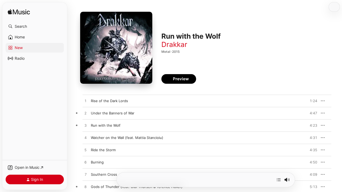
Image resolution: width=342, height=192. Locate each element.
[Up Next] (278, 179)
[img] (19, 12)
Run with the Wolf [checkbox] (106, 125)
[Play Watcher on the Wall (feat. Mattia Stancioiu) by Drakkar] (85, 137)
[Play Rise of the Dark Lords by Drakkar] (85, 101)
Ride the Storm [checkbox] (103, 150)
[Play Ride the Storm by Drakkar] (85, 150)
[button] (35, 26)
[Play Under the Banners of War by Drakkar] (85, 113)
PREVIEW (311, 100)
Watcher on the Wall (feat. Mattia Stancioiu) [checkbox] (127, 137)
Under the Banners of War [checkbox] (112, 113)
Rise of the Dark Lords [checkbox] (109, 101)
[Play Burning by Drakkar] (85, 162)
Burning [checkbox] (97, 162)
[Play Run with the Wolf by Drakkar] (85, 125)
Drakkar (174, 44)
